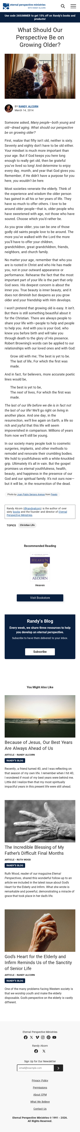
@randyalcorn (32, 508)
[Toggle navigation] (73, 6)
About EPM (40, 1094)
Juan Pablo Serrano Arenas (31, 494)
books (16, 511)
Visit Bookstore (40, 598)
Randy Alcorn (28, 106)
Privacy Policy (40, 1080)
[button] (63, 6)
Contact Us (40, 1108)
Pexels (54, 494)
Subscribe (40, 651)
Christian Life (27, 525)
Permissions (40, 1087)
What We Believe (40, 1101)
